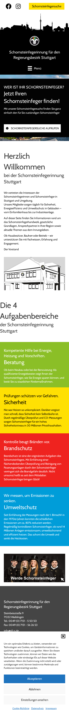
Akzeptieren (34, 678)
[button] (63, 636)
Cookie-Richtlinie (20, 708)
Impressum (51, 708)
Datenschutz (37, 708)
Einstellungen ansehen (34, 700)
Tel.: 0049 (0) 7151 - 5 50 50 (20, 621)
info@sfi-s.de (11, 630)
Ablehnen (34, 689)
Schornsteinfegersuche (46, 6)
